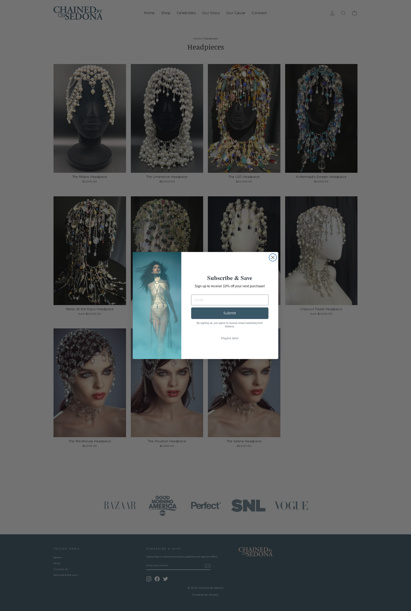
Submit (229, 313)
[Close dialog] (273, 257)
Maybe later (230, 338)
